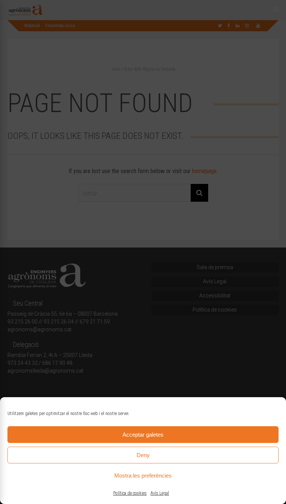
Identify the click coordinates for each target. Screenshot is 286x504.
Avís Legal (159, 493)
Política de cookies (130, 493)
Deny (143, 455)
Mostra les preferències (143, 475)
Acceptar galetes (143, 434)
